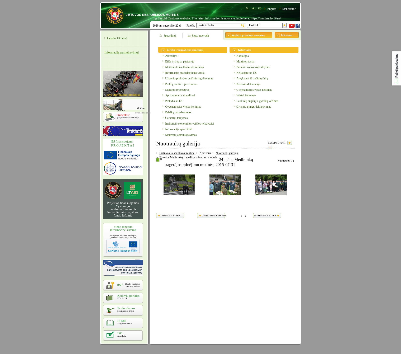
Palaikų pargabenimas (178, 112)
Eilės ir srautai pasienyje (179, 61)
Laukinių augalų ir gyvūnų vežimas (257, 101)
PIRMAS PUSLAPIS (171, 215)
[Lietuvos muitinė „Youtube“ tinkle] (292, 26)
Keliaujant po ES (246, 72)
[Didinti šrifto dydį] (289, 143)
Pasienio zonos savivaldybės (252, 67)
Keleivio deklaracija (248, 84)
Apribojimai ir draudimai (180, 95)
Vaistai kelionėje (246, 95)
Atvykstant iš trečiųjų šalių (252, 78)
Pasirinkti (254, 25)
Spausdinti (170, 35)
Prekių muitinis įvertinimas (181, 84)
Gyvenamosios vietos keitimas (183, 106)
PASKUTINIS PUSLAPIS (265, 215)
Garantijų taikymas (176, 118)
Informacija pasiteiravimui (121, 52)
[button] (396, 68)
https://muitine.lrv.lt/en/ (258, 18)
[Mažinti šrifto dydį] (270, 147)
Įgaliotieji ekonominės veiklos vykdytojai (189, 123)
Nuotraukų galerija (227, 153)
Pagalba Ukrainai (117, 38)
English (271, 8)
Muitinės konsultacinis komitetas (184, 67)
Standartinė (289, 8)
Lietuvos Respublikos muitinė (176, 153)
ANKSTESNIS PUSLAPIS (214, 215)
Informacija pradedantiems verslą (184, 72)
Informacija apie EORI (178, 129)
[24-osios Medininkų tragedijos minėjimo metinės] (179, 196)
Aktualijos (171, 55)
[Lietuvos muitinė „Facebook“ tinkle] (298, 26)
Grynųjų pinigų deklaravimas (253, 106)
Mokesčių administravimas (181, 134)
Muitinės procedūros (177, 89)
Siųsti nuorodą (200, 35)
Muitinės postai (245, 61)
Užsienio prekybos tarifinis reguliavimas (189, 78)
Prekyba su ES (174, 101)
